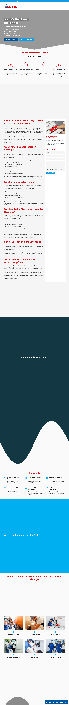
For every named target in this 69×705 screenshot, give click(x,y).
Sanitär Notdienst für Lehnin (34, 52)
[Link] (10, 6)
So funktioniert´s (34, 56)
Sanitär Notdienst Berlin (8, 276)
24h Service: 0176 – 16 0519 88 (56, 702)
